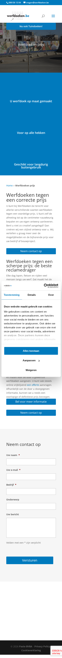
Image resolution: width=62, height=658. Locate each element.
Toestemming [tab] (12, 294)
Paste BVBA (25, 646)
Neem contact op (31, 251)
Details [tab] (32, 294)
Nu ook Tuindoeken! (31, 26)
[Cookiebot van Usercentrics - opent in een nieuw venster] (44, 286)
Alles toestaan (31, 350)
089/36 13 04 (15, 2)
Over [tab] (51, 294)
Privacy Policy (42, 646)
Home (9, 185)
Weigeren (31, 370)
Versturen (29, 560)
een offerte (33, 384)
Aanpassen (29, 360)
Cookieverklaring (31, 650)
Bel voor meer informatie (31, 401)
